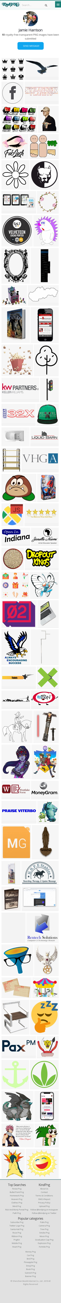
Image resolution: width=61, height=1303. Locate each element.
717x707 (42, 211)
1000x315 (30, 524)
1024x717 (7, 1145)
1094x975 (7, 156)
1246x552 (7, 211)
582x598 (7, 741)
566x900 (43, 500)
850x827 (7, 974)
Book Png (30, 1269)
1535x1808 (8, 470)
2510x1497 (31, 568)
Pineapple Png (30, 1262)
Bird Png (30, 1258)
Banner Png (30, 1276)
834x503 (36, 544)
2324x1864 (36, 156)
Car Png (30, 1255)
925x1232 (7, 1176)
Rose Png (17, 1232)
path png (17, 1213)
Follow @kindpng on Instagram (44, 1209)
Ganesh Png (30, 1272)
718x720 (35, 1087)
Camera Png (44, 1225)
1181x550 (7, 544)
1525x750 (34, 303)
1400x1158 (8, 626)
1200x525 (7, 857)
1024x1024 (8, 244)
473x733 (43, 130)
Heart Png (16, 1246)
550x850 (7, 941)
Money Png (30, 1251)
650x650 (7, 374)
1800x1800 (8, 883)
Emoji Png (30, 1265)
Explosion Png (44, 1243)
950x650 (7, 996)
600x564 (7, 78)
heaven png (16, 1199)
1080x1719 (37, 281)
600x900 (7, 663)
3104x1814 (28, 909)
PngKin (17, 1239)
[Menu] (58, 4)
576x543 (42, 424)
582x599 (7, 187)
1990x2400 (40, 244)
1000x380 (27, 470)
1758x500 (7, 797)
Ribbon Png (17, 1236)
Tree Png (44, 1229)
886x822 (32, 941)
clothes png (16, 1202)
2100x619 (7, 424)
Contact (44, 1192)
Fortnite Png (44, 1246)
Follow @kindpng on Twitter (44, 1213)
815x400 (36, 707)
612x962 (43, 626)
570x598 (7, 1087)
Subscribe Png (16, 1222)
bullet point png (17, 1192)
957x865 (7, 341)
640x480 (38, 996)
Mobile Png (17, 1243)
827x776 (40, 1145)
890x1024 (36, 187)
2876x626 (30, 102)
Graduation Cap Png (44, 1239)
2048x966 (36, 444)
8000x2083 (8, 687)
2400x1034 (32, 78)
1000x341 (7, 1056)
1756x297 (7, 821)
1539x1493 (43, 687)
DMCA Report (44, 1199)
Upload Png (44, 1206)
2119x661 (7, 707)
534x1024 (40, 1120)
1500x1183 (8, 303)
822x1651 (36, 341)
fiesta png (16, 1188)
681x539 (7, 500)
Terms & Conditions (44, 1195)
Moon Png (44, 1236)
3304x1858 (8, 1032)
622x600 (42, 1056)
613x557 (36, 596)
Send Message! (30, 45)
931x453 (36, 797)
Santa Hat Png (16, 1229)
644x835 (40, 974)
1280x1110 (32, 1176)
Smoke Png (44, 1232)
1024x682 (7, 444)
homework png (17, 1195)
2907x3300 (38, 777)
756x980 (39, 374)
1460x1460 (37, 663)
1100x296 (7, 400)
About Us (44, 1188)
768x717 (7, 568)
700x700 (43, 821)
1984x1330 (28, 883)
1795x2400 (8, 281)
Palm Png (44, 1222)
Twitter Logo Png (16, 1225)
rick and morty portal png (16, 1209)
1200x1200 (8, 777)
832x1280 (38, 857)
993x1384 (39, 741)
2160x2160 (8, 102)
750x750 (7, 1120)
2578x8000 (46, 400)
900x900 (7, 130)
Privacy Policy (44, 1202)
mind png (17, 1206)
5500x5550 (37, 1032)
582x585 (7, 524)
